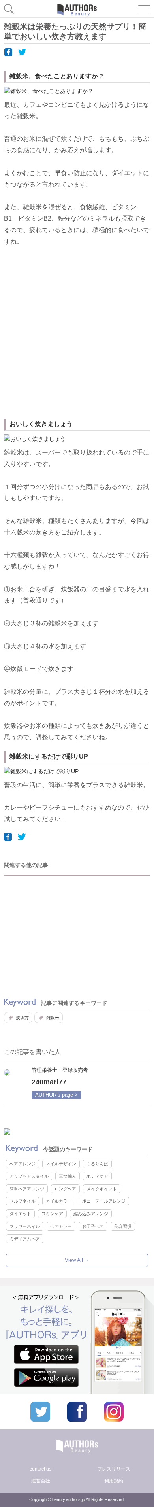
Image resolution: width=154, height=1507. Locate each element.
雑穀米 (52, 1017)
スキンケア (52, 1213)
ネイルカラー (59, 1201)
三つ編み (67, 1176)
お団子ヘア (93, 1226)
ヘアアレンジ (22, 1163)
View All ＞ (77, 1260)
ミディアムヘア (24, 1238)
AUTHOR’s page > (56, 1095)
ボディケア (97, 1176)
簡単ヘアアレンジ (26, 1188)
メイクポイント (101, 1188)
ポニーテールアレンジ (104, 1201)
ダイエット (20, 1213)
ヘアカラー (61, 1226)
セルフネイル (22, 1201)
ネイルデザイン (61, 1163)
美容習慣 (122, 1226)
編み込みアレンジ (90, 1213)
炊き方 (22, 1017)
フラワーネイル (24, 1226)
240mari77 (49, 1082)
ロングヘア (65, 1188)
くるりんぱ (97, 1163)
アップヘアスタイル (29, 1176)
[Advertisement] (77, 334)
